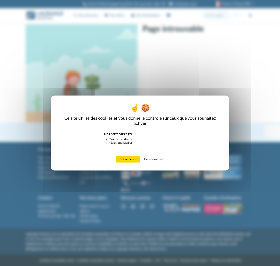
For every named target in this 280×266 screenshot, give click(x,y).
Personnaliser (154, 159)
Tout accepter (128, 159)
